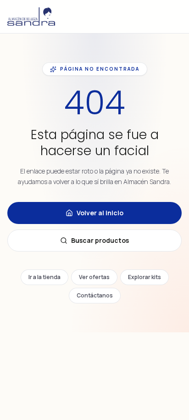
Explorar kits (144, 277)
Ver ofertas (94, 277)
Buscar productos (100, 240)
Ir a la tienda (44, 277)
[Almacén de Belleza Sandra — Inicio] (31, 16)
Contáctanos (95, 295)
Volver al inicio (100, 212)
